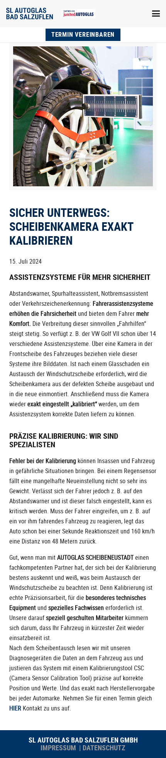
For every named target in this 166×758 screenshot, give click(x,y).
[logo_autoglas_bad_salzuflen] (29, 13)
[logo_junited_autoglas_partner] (78, 14)
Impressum (59, 747)
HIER (15, 708)
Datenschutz (104, 747)
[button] (156, 13)
